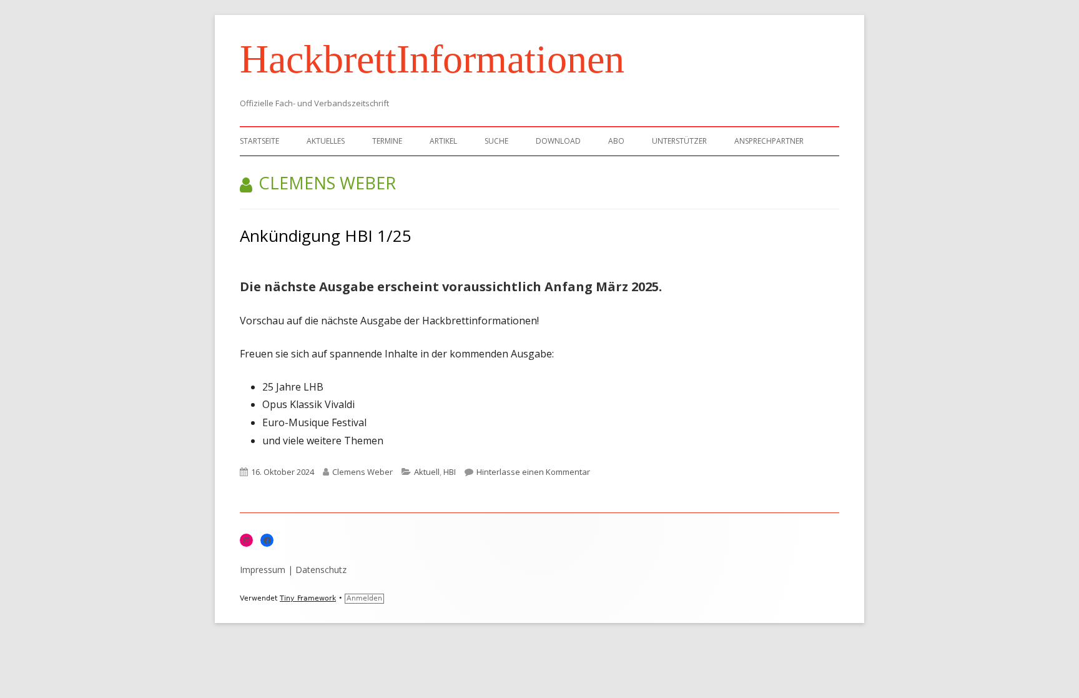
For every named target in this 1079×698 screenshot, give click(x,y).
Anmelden (364, 598)
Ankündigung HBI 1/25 (325, 235)
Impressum (262, 570)
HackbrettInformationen (432, 59)
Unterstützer (679, 141)
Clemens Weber (362, 471)
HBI (449, 471)
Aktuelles (326, 141)
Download (558, 141)
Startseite (259, 141)
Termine (387, 141)
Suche (496, 141)
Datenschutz (321, 570)
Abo (616, 141)
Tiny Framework (308, 598)
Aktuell (427, 471)
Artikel (443, 141)
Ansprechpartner (769, 141)
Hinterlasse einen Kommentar (533, 471)
